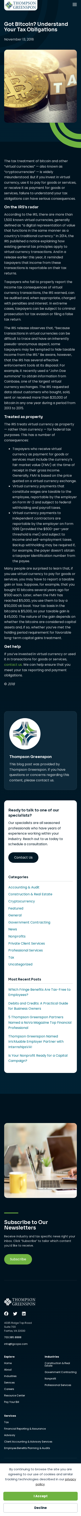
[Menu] (75, 5)
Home (8, 1363)
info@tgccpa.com (16, 1344)
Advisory (9, 1435)
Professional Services (25, 950)
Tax (11, 957)
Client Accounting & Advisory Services (28, 1441)
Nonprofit (50, 1378)
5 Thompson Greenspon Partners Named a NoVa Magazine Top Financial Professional (39, 1022)
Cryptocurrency (21, 901)
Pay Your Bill (11, 1402)
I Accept (41, 1496)
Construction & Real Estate (30, 894)
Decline (40, 1508)
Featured (15, 908)
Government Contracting (29, 922)
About (8, 1369)
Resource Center (14, 1395)
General (15, 915)
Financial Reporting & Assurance (25, 1429)
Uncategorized (20, 964)
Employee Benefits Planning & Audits (27, 1448)
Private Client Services (26, 943)
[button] (18, 1259)
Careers (9, 1389)
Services (9, 1382)
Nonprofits (17, 936)
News (12, 929)
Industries (10, 1376)
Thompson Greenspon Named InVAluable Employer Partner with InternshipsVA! (36, 1041)
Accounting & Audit (23, 887)
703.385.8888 (12, 1337)
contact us (13, 664)
